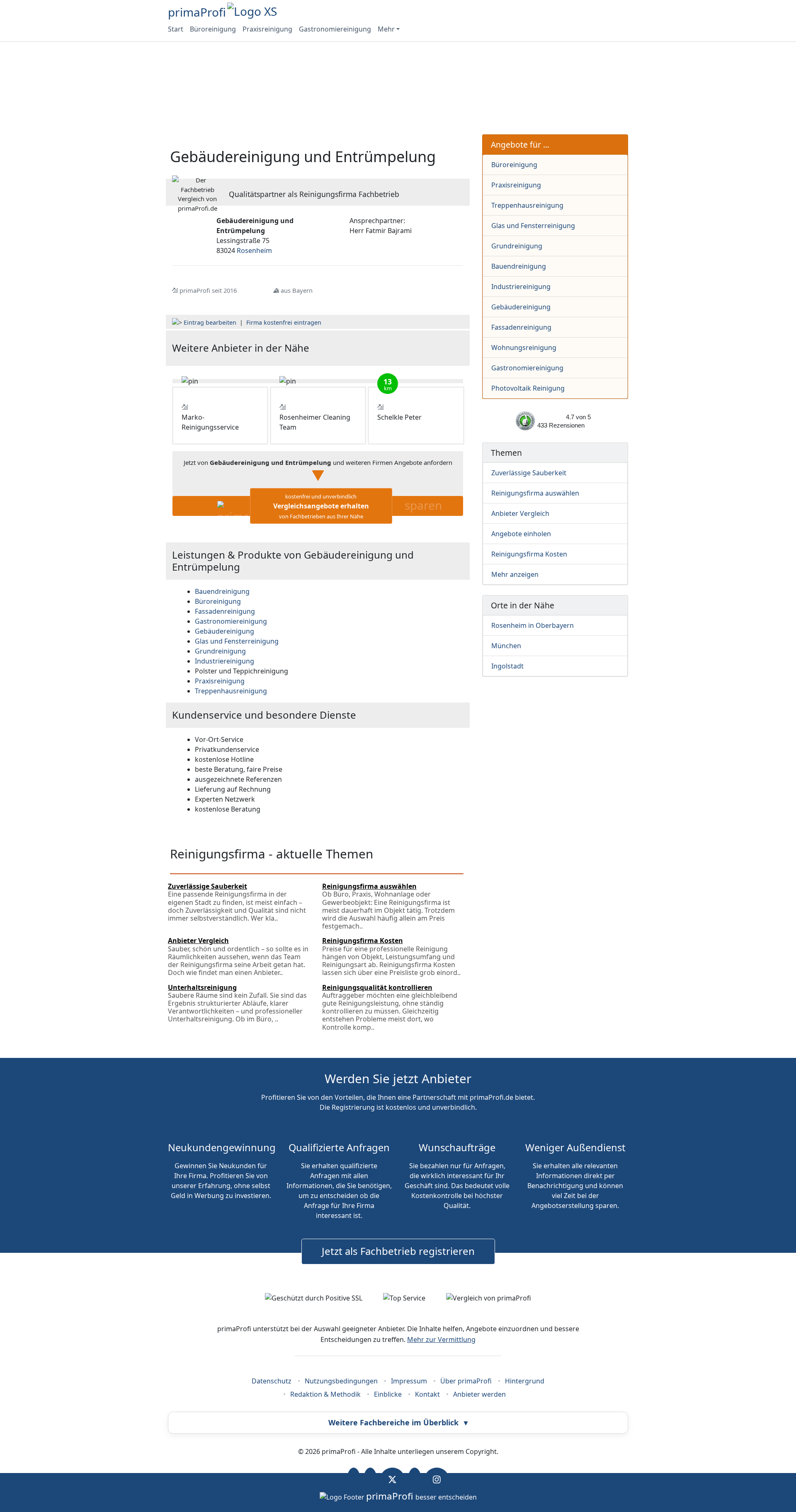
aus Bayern (297, 290)
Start (175, 29)
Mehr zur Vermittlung (441, 1339)
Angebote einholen (521, 533)
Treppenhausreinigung (527, 205)
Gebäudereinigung (521, 306)
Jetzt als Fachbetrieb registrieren (398, 1251)
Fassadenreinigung (521, 327)
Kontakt (427, 1394)
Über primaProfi (466, 1381)
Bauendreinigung (518, 266)
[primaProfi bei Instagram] (436, 1479)
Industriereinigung (521, 286)
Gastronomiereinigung (335, 29)
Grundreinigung (516, 245)
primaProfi (197, 12)
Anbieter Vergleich (520, 513)
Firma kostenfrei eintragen (283, 322)
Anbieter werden (479, 1394)
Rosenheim (254, 250)
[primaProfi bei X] (392, 1479)
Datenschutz (271, 1381)
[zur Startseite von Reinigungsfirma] (415, 348)
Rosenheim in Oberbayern (532, 625)
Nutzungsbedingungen (341, 1381)
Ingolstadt (507, 666)
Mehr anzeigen (515, 574)
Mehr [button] (386, 29)
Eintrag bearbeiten (210, 322)
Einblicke (388, 1394)
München (506, 645)
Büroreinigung (213, 29)
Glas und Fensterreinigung (533, 225)
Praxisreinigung (267, 29)
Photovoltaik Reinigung (528, 388)
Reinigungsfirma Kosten (529, 554)
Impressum (409, 1381)
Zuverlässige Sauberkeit (528, 472)
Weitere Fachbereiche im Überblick (398, 1422)
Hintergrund (524, 1381)
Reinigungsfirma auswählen (535, 493)
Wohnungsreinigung (523, 347)
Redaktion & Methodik (325, 1394)
